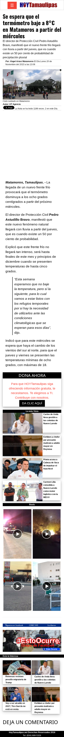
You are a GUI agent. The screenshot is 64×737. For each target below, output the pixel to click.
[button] (17, 534)
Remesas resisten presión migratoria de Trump (15, 679)
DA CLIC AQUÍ (32, 403)
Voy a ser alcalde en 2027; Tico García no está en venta (15, 706)
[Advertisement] (32, 143)
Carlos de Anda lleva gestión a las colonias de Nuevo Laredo (44, 679)
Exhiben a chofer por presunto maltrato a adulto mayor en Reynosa (51, 443)
